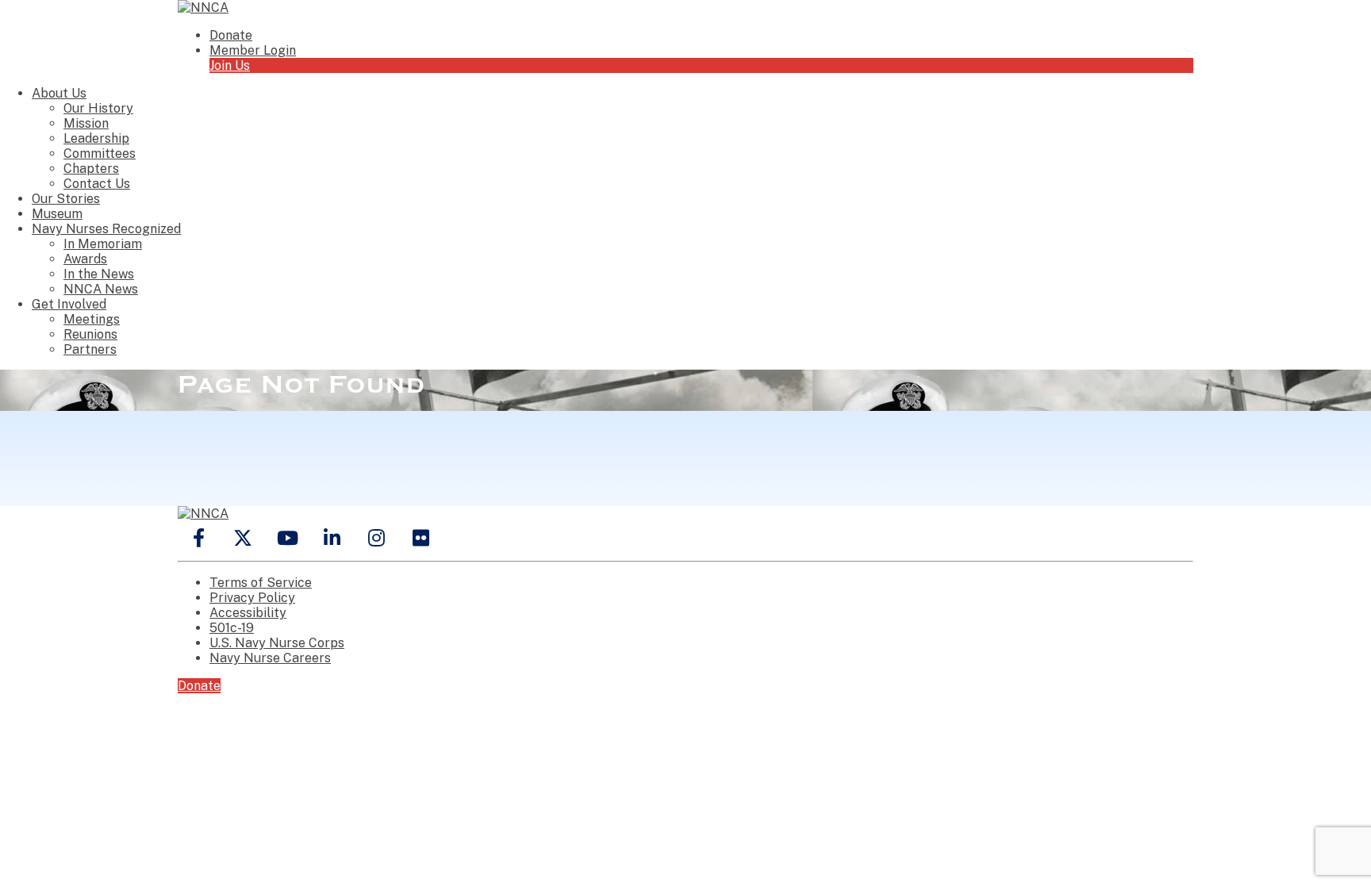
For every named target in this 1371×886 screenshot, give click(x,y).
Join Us (229, 65)
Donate (230, 35)
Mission (86, 123)
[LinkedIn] (331, 537)
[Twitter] (242, 537)
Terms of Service (260, 582)
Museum (57, 213)
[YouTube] (287, 537)
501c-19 (231, 627)
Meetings (91, 319)
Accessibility (247, 612)
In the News (98, 274)
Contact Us (96, 183)
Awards (85, 259)
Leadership (96, 138)
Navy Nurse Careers (270, 657)
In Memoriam (102, 243)
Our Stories (66, 198)
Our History (98, 108)
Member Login (252, 50)
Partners (90, 349)
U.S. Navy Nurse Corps (276, 642)
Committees (99, 153)
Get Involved (69, 304)
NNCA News (100, 289)
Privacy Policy (252, 597)
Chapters (91, 168)
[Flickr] (420, 537)
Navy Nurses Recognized (106, 228)
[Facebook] (198, 537)
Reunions (90, 334)
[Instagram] (376, 537)
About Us (59, 93)
